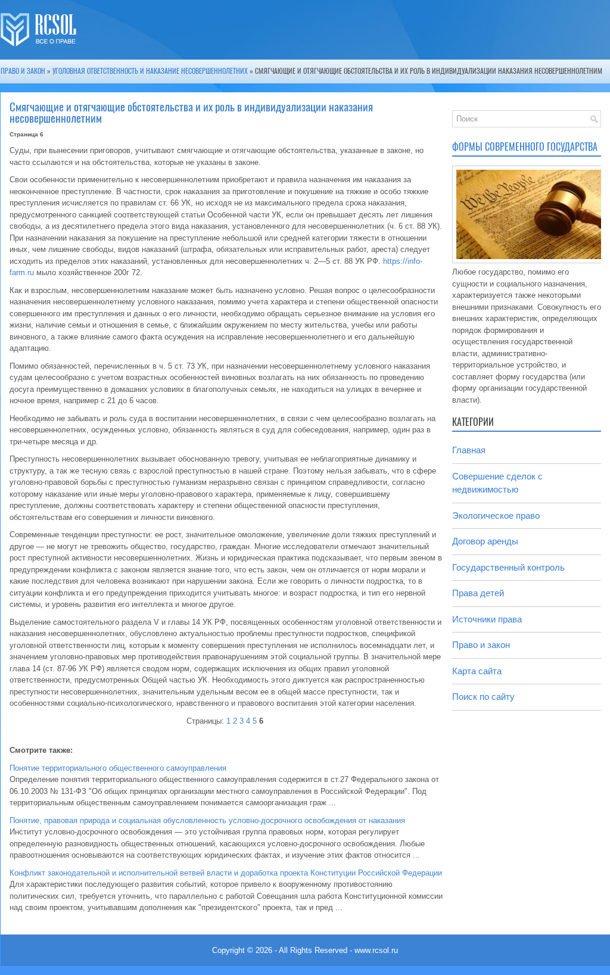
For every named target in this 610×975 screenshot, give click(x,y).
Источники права (487, 619)
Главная (468, 450)
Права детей (478, 593)
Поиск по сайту (483, 696)
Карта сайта (477, 671)
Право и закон (23, 71)
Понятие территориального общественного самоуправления (118, 768)
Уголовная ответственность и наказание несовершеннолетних (150, 71)
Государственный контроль (508, 567)
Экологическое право (496, 515)
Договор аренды (485, 541)
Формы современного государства (524, 147)
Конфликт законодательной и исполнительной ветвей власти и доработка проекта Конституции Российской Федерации (226, 872)
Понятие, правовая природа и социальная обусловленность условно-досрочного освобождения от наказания (207, 820)
